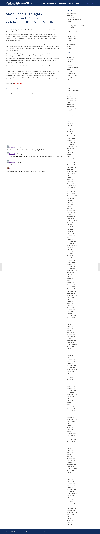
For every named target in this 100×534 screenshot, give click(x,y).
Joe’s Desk (70, 34)
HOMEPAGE (70, 28)
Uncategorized (71, 109)
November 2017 (71, 341)
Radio (68, 102)
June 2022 (70, 227)
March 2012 (70, 481)
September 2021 (72, 245)
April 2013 (70, 454)
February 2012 (71, 483)
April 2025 (70, 156)
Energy (69, 69)
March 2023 (70, 208)
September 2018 (72, 320)
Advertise (70, 15)
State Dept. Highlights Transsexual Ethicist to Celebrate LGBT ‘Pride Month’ (30, 18)
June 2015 (70, 400)
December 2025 (71, 140)
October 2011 (71, 491)
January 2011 (71, 504)
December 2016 (71, 363)
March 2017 (70, 357)
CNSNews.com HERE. (20, 83)
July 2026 (69, 125)
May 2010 (70, 520)
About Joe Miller (72, 13)
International (71, 80)
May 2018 (70, 328)
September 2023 (72, 196)
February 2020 (71, 285)
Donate (69, 21)
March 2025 (70, 159)
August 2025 (70, 148)
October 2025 (71, 144)
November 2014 (71, 415)
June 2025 (70, 152)
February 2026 (71, 136)
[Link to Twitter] (90, 3)
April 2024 (70, 181)
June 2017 (70, 351)
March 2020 (70, 283)
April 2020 (70, 281)
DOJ (68, 63)
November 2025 (71, 142)
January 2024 (71, 188)
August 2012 (70, 471)
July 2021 (69, 250)
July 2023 (69, 200)
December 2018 (71, 314)
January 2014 (71, 436)
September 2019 (72, 295)
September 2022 (72, 221)
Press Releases (71, 98)
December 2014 (71, 413)
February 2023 (71, 210)
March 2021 (70, 258)
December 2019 (71, 289)
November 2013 (71, 440)
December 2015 (71, 388)
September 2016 (72, 369)
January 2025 (71, 163)
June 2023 (70, 202)
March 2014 (70, 431)
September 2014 (72, 419)
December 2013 (71, 438)
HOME (69, 24)
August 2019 (70, 297)
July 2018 (69, 324)
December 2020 (71, 264)
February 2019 (71, 310)
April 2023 (70, 206)
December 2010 (71, 506)
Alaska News (71, 17)
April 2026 (70, 132)
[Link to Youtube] (88, 3)
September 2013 (72, 444)
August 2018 (70, 322)
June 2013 (70, 450)
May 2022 (70, 229)
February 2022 (71, 235)
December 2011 (71, 487)
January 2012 (71, 485)
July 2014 (69, 423)
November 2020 (71, 266)
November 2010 (71, 508)
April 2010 (70, 522)
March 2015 (70, 407)
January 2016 (71, 386)
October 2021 (71, 243)
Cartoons (70, 61)
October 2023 (71, 194)
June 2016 (70, 376)
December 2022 (71, 214)
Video (68, 113)
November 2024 (71, 167)
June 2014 (70, 425)
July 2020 (69, 274)
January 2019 (71, 312)
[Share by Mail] (54, 93)
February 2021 (71, 260)
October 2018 (71, 318)
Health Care (70, 78)
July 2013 (69, 448)
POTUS (69, 96)
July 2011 (69, 498)
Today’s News (71, 44)
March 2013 (70, 456)
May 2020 (70, 278)
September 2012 (72, 469)
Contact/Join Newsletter (74, 19)
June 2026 (70, 128)
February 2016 (71, 384)
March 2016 (70, 382)
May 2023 (70, 204)
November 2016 (71, 365)
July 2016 (69, 374)
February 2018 (71, 334)
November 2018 (71, 316)
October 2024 (71, 169)
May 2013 (70, 452)
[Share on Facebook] (11, 93)
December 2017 (71, 338)
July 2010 (69, 516)
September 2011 (72, 493)
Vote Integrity (71, 115)
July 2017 (69, 349)
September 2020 (72, 270)
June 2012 (70, 475)
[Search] (81, 3)
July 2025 (69, 150)
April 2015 (70, 405)
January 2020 (71, 287)
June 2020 (70, 276)
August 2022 (70, 223)
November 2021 (71, 241)
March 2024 (70, 183)
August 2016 (70, 372)
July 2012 (69, 473)
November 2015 (71, 390)
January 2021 (71, 262)
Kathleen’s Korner (72, 36)
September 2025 (72, 146)
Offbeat (69, 40)
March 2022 (70, 233)
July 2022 (69, 225)
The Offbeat (70, 107)
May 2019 (70, 303)
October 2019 (71, 293)
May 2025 (70, 154)
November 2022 (71, 216)
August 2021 (70, 247)
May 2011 (70, 502)
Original (69, 94)
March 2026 (70, 134)
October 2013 (71, 442)
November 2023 (71, 192)
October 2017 (71, 343)
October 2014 (71, 417)
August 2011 (70, 496)
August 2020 (70, 272)
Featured (69, 71)
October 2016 (71, 367)
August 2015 (70, 396)
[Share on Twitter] (22, 93)
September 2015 (72, 394)
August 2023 (70, 198)
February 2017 (71, 359)
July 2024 (69, 175)
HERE (48, 531)
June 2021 (70, 252)
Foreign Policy (71, 74)
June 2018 (70, 326)
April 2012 (70, 479)
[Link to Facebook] (92, 3)
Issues (69, 82)
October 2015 (71, 392)
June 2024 (70, 177)
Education (70, 65)
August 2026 (70, 123)
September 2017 (72, 345)
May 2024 (70, 179)
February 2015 (71, 409)
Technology (70, 105)
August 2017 (70, 347)
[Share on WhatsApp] (33, 93)
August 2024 (70, 173)
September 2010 (72, 512)
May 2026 (70, 130)
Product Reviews (72, 100)
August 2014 (70, 421)
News (68, 88)
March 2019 (70, 307)
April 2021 (70, 256)
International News (72, 30)
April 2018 (70, 330)
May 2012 (70, 477)
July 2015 (69, 398)
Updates (69, 111)
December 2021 (71, 239)
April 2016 (70, 380)
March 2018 (70, 332)
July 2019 (69, 299)
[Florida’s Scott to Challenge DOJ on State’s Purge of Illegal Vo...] (1, 267)
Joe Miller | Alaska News (74, 32)
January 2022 (71, 237)
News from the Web (73, 90)
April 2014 (70, 429)
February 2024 (71, 185)
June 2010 (70, 518)
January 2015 (71, 411)
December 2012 (71, 462)
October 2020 (71, 268)
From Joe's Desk (72, 76)
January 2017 (71, 361)
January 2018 (71, 336)
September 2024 (72, 171)
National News (71, 38)
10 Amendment (71, 55)
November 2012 (71, 465)
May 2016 (70, 378)
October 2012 (71, 467)
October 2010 (71, 510)
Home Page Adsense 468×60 (75, 26)
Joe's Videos (70, 84)
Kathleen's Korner (72, 86)
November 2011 (71, 489)
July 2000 (69, 524)
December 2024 (71, 165)
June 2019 (70, 301)
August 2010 (70, 514)
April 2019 (70, 305)
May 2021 (70, 254)
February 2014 (71, 434)
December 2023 (71, 190)
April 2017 (70, 355)
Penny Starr (17, 26)
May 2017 (70, 353)
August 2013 (70, 446)
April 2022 (70, 231)
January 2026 (71, 138)
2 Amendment (71, 57)
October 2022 (71, 219)
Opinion (69, 42)
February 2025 (71, 161)
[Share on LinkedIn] (43, 93)
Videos (69, 46)
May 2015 (70, 403)
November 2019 (71, 291)
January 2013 (71, 460)
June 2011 (70, 500)
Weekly (69, 117)
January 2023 (71, 212)
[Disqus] (34, 121)
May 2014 (70, 427)
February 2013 (71, 458)
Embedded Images (72, 67)
